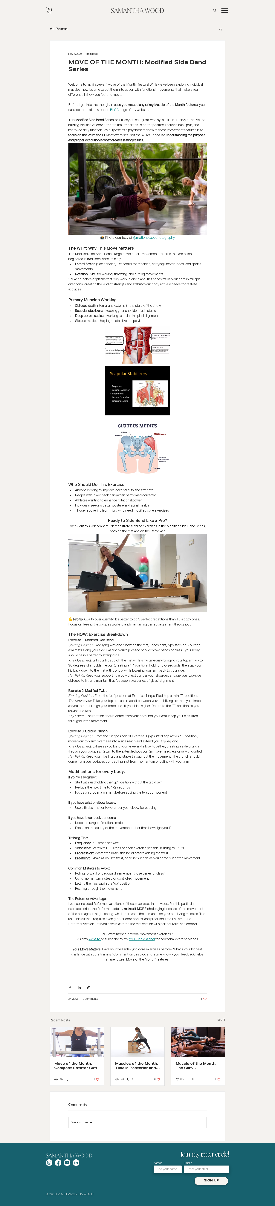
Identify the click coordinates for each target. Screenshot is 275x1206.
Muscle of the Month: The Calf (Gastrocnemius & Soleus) (196, 1066)
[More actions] (204, 54)
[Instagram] (49, 1162)
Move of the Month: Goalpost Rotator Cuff (75, 1066)
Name (157, 1163)
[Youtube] (67, 1162)
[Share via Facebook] (70, 987)
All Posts (59, 29)
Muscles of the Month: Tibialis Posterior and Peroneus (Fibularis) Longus (136, 1066)
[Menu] (224, 10)
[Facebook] (58, 1162)
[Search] (215, 10)
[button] (49, 10)
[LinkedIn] (76, 1162)
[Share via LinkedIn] (79, 987)
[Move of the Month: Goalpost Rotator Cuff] (77, 1042)
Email (187, 1163)
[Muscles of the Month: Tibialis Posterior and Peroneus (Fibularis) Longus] (138, 1042)
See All (221, 1020)
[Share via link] (88, 987)
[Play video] (137, 573)
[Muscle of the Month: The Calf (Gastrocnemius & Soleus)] (198, 1042)
